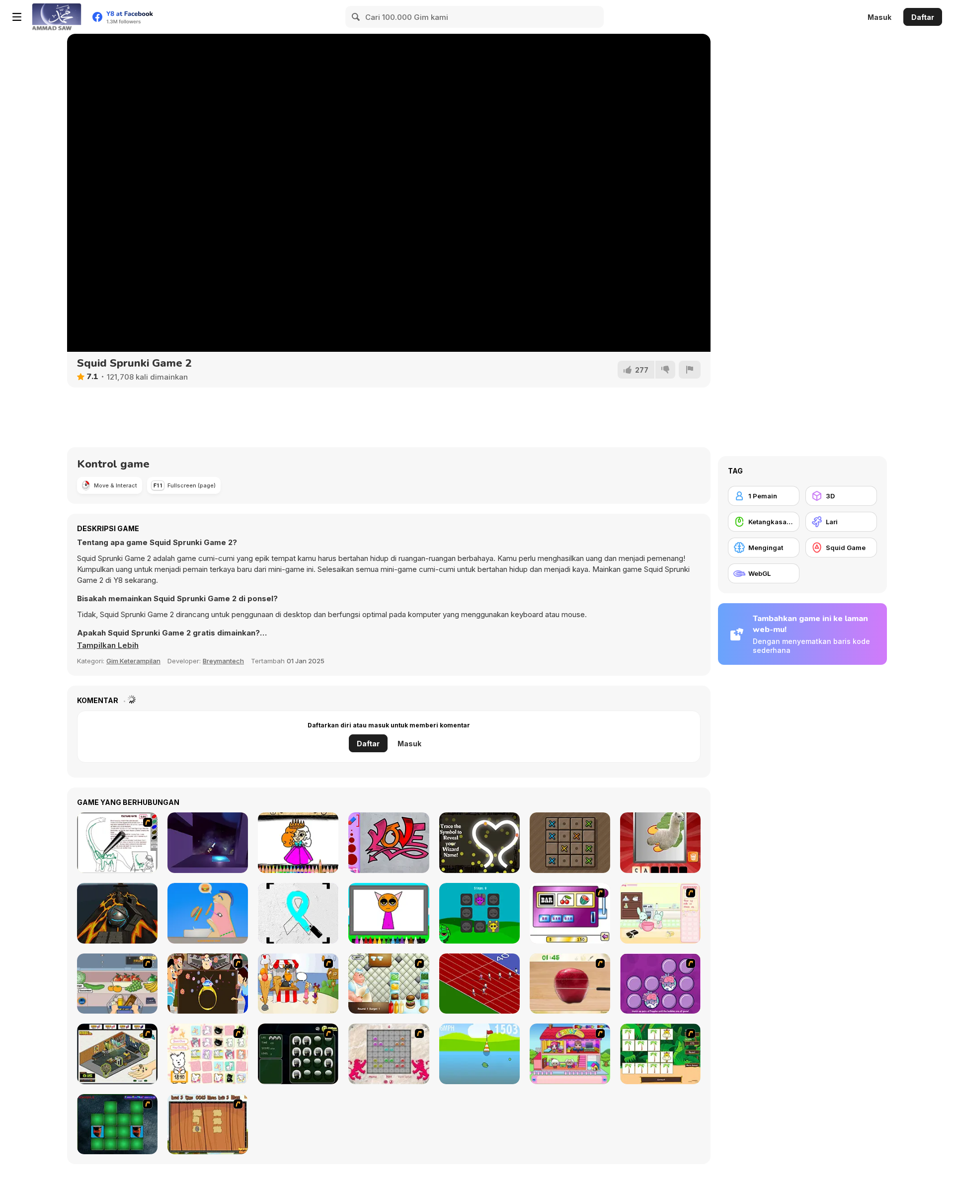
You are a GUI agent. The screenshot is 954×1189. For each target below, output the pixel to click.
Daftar (922, 17)
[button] (108, 645)
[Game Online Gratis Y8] (56, 17)
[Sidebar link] (17, 17)
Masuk (879, 17)
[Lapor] (690, 370)
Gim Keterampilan (133, 661)
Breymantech (223, 661)
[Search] (356, 17)
